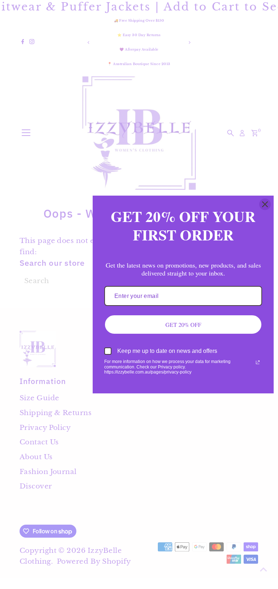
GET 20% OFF (183, 324)
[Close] (265, 204)
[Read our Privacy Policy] (257, 362)
